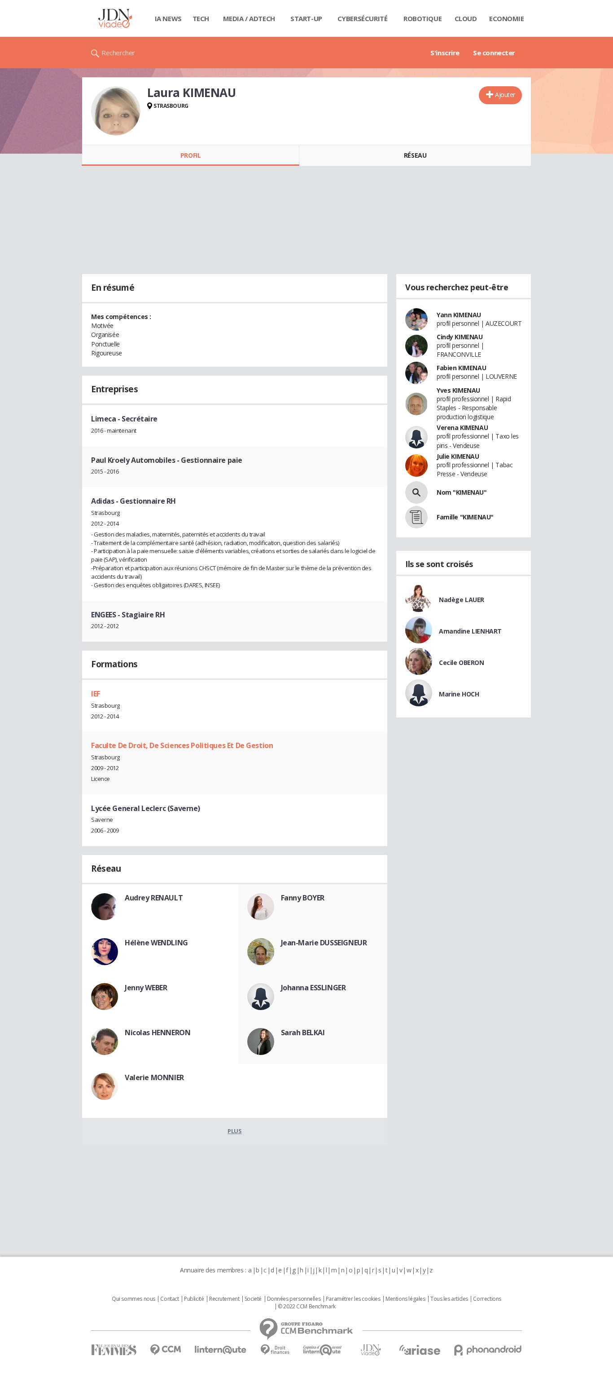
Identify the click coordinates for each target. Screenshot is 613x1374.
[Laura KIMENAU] (115, 111)
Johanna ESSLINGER (313, 988)
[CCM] (165, 1350)
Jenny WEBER (146, 988)
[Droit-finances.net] (274, 1350)
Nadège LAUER (461, 599)
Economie (506, 18)
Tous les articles (449, 1299)
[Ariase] (419, 1350)
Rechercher (118, 52)
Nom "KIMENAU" (462, 492)
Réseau (415, 155)
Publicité (194, 1299)
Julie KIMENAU (458, 456)
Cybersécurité (362, 18)
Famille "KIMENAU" (465, 517)
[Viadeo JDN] (370, 1350)
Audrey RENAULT (154, 898)
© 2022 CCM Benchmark (307, 1306)
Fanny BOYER (302, 898)
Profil (190, 155)
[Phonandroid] (488, 1350)
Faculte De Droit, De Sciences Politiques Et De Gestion (182, 745)
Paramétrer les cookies (353, 1299)
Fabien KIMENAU (461, 367)
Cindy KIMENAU (460, 336)
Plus (234, 1131)
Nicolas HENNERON (157, 1032)
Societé (253, 1299)
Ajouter (505, 94)
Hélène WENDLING (156, 943)
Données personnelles (294, 1299)
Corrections (487, 1299)
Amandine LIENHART (470, 631)
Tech (201, 18)
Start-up (306, 18)
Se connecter (494, 52)
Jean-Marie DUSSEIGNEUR (324, 943)
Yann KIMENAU (459, 314)
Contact (169, 1299)
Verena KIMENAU (462, 427)
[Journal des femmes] (113, 1350)
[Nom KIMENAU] (416, 492)
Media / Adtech (249, 18)
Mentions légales (405, 1299)
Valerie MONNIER (154, 1077)
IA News (168, 18)
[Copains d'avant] (322, 1350)
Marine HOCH (459, 694)
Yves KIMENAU (458, 390)
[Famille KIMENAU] (416, 517)
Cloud (466, 18)
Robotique (422, 18)
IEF (95, 694)
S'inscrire (445, 52)
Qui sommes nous (133, 1299)
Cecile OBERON (461, 662)
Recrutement (224, 1299)
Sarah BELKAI (303, 1032)
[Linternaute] (221, 1350)
